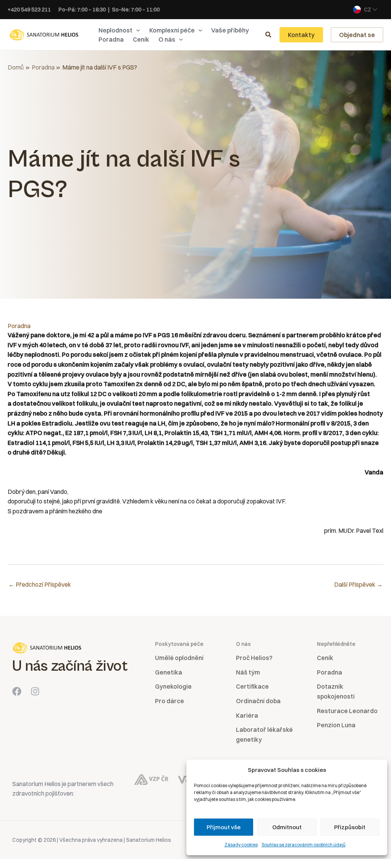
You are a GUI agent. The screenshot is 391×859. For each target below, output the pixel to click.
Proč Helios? (254, 658)
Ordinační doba (258, 701)
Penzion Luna (336, 725)
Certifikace (252, 686)
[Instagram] (35, 691)
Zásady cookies (241, 845)
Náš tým (248, 672)
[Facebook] (16, 691)
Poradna (19, 326)
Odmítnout (287, 827)
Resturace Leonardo (347, 711)
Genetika (168, 672)
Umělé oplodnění (179, 658)
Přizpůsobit (349, 827)
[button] (136, 30)
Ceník (325, 658)
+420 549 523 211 (29, 9)
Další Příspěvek (358, 584)
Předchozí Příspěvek (39, 584)
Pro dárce (169, 701)
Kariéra (247, 715)
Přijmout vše (224, 827)
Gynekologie (173, 686)
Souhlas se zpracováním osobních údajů (304, 845)
